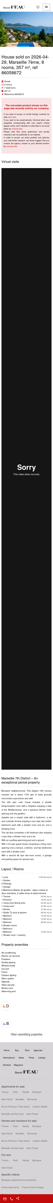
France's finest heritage (33, 1187)
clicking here (17, 128)
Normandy (32, 1099)
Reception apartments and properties (18, 1179)
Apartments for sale (13, 1086)
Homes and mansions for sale (19, 1120)
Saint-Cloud (6, 1099)
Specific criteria (10, 1174)
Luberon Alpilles (40, 1106)
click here (12, 117)
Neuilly (26, 1091)
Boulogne (36, 1091)
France (5, 1091)
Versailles (19, 1099)
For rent (6, 1155)
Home (14, 7)
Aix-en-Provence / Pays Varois (15, 1106)
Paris (15, 1091)
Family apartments (10, 1187)
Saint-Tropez (32, 1113)
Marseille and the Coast (12, 1113)
